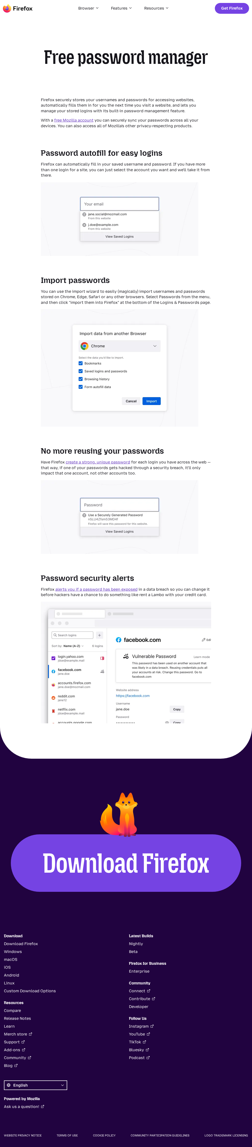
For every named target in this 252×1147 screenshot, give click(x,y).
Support (12, 1042)
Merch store (15, 1034)
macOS (10, 959)
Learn (9, 1026)
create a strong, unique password (98, 462)
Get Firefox (232, 8)
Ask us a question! (21, 1106)
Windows (13, 951)
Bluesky (136, 1050)
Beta (133, 951)
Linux (9, 983)
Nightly (136, 943)
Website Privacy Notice (23, 1135)
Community (15, 1057)
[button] (88, 8)
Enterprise (139, 971)
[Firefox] (17, 8)
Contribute (139, 998)
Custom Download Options (30, 991)
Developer (138, 1006)
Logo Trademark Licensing (226, 1135)
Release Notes (17, 1018)
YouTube (137, 1034)
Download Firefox (126, 863)
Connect (137, 991)
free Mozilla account (74, 120)
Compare (12, 1010)
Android (11, 975)
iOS (7, 967)
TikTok (135, 1042)
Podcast (137, 1057)
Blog (8, 1065)
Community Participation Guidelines (160, 1135)
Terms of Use (67, 1135)
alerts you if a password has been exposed (96, 589)
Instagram (139, 1026)
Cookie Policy (104, 1135)
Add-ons (12, 1050)
